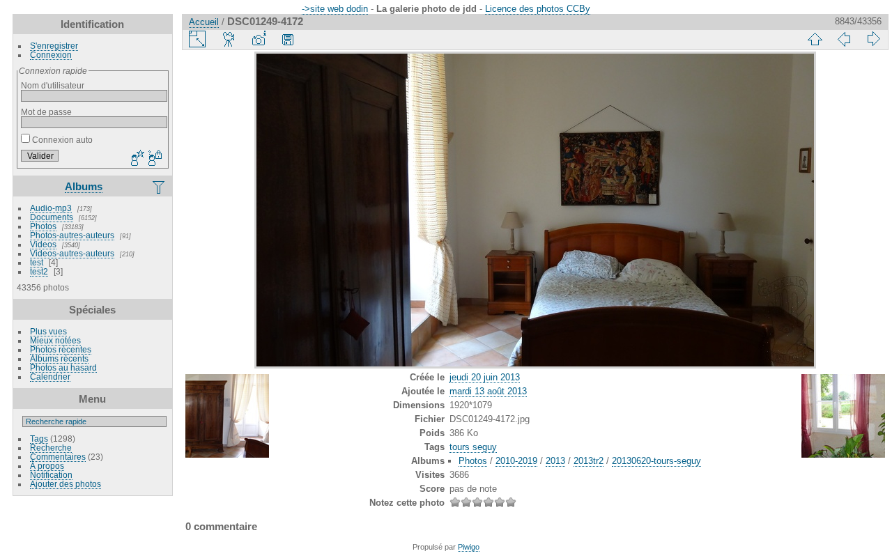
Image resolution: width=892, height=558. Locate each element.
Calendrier (50, 376)
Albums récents (59, 358)
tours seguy (473, 447)
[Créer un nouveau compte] (136, 159)
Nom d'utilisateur (52, 85)
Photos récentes (60, 349)
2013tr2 (588, 461)
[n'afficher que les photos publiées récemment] (160, 187)
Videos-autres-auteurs (72, 253)
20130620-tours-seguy (656, 461)
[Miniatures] (814, 39)
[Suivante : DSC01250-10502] (873, 39)
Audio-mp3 (51, 207)
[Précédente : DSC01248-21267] (844, 39)
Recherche (51, 447)
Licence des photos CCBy (537, 8)
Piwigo (468, 547)
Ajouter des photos (65, 483)
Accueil (204, 22)
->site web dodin (335, 8)
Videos (43, 244)
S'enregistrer (54, 45)
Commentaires (58, 456)
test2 (39, 271)
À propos (47, 465)
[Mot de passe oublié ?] (154, 159)
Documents (51, 217)
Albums (83, 186)
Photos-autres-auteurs (72, 235)
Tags (39, 438)
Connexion (51, 54)
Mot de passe (46, 111)
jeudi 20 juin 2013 (484, 377)
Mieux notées (55, 340)
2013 (555, 461)
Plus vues (48, 331)
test (36, 262)
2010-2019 (516, 461)
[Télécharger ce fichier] (287, 39)
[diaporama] (229, 39)
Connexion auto (61, 139)
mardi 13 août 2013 (488, 391)
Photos (43, 226)
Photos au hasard (63, 367)
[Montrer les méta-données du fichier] (258, 39)
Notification (51, 474)
